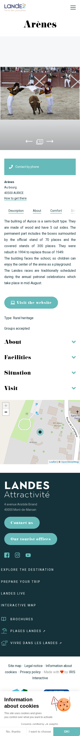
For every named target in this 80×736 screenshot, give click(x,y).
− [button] (5, 412)
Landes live (13, 593)
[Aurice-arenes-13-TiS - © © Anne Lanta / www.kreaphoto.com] (40, 93)
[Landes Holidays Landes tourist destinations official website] (15, 7)
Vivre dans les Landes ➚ (36, 643)
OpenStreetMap (70, 462)
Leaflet (53, 462)
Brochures (21, 619)
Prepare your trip (21, 581)
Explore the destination (27, 569)
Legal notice (33, 666)
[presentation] (29, 142)
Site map (14, 666)
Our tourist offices (31, 539)
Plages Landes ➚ (28, 631)
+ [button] (5, 405)
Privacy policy (30, 672)
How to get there (15, 198)
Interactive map (18, 605)
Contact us (22, 523)
